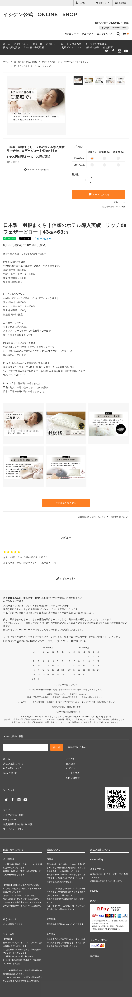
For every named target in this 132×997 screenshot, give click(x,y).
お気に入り (16, 162)
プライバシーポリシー (14, 829)
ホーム (6, 43)
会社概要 (108, 47)
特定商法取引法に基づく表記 (18, 824)
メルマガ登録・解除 (88, 47)
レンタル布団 (74, 43)
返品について (119, 202)
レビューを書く (68, 578)
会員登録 (122, 3)
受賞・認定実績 (11, 47)
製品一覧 (37, 43)
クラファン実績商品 (96, 43)
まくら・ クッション (43, 66)
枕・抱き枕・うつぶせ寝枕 (25, 61)
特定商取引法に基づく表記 (113, 206)
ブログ (6, 810)
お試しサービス (54, 43)
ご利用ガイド (66, 47)
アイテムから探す (21, 66)
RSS (5, 819)
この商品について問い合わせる (92, 517)
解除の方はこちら (77, 747)
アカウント (83, 3)
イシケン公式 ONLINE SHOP (40, 14)
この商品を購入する (66, 502)
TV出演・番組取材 (34, 47)
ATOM (13, 819)
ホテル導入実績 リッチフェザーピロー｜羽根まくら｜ (66, 61)
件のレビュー (43, 238)
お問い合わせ (21, 43)
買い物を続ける (118, 517)
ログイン (102, 3)
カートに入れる (100, 194)
